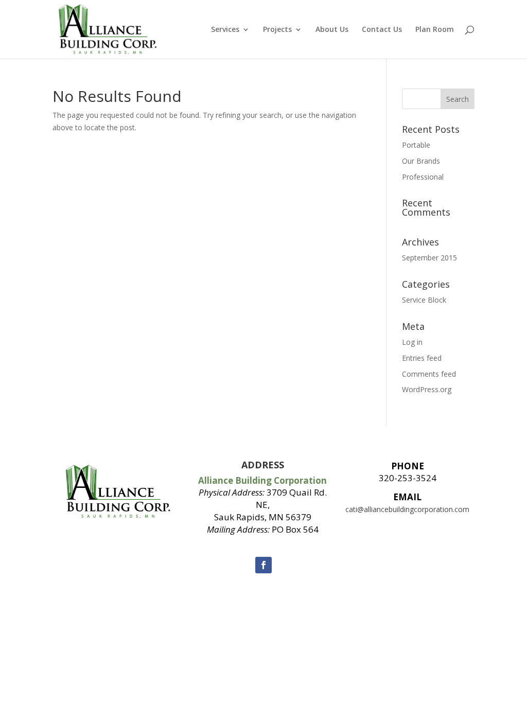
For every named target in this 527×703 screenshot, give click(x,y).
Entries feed (422, 358)
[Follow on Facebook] (263, 565)
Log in (412, 342)
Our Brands (421, 161)
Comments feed (429, 374)
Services (225, 30)
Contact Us (382, 30)
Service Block (424, 300)
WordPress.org (426, 389)
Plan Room (434, 30)
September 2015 (429, 257)
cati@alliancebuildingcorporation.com (407, 509)
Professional (423, 177)
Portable (416, 145)
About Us (331, 30)
